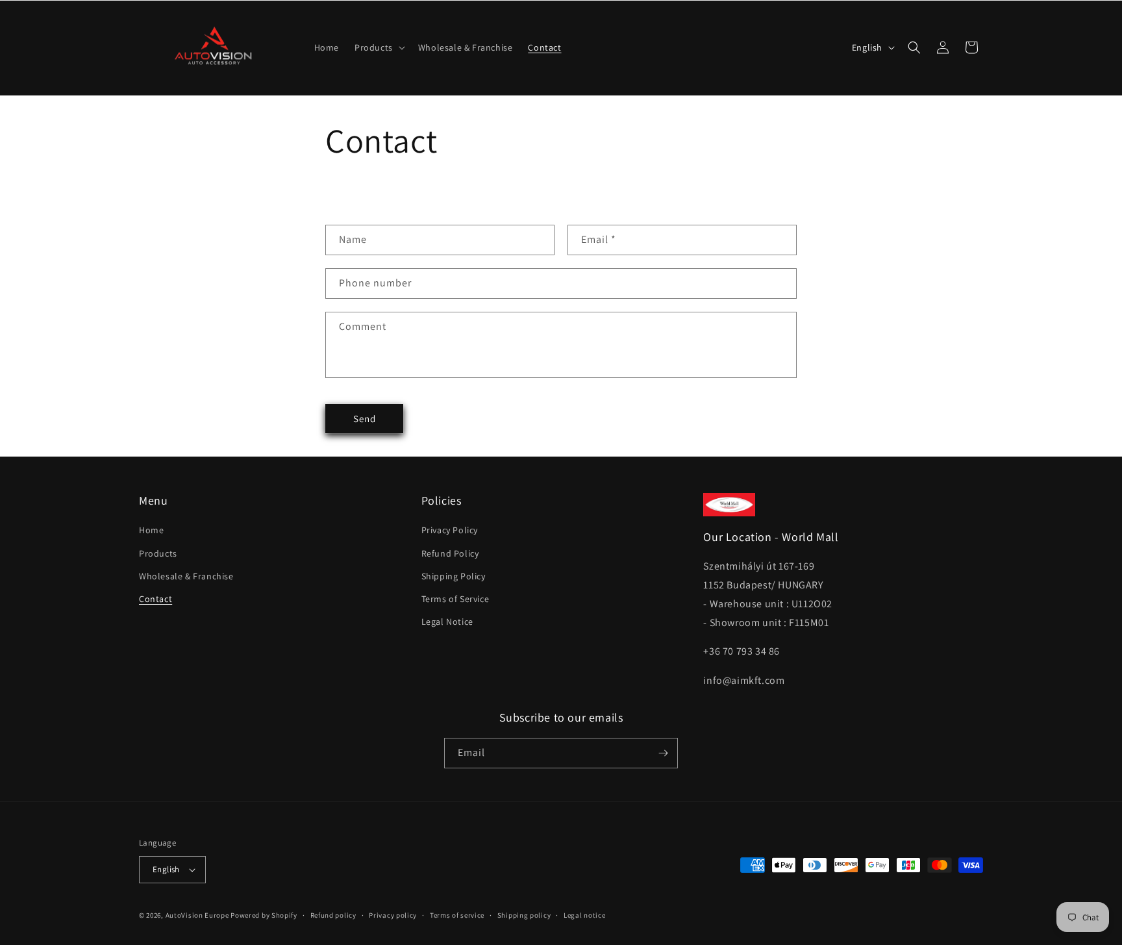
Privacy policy (393, 915)
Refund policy (333, 915)
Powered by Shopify (264, 915)
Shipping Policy (453, 576)
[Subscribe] (663, 753)
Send (364, 418)
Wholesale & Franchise (186, 576)
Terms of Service (455, 599)
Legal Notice (447, 621)
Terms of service (457, 915)
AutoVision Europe (197, 915)
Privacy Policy (449, 530)
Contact (155, 599)
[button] (378, 47)
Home (151, 530)
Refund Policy (450, 553)
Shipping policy (524, 915)
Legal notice (584, 915)
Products (158, 553)
